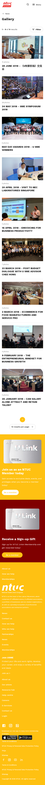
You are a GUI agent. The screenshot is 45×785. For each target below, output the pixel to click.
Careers (5, 700)
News (7, 14)
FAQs (4, 751)
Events (5, 645)
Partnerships (7, 634)
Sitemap (5, 755)
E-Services (7, 705)
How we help (8, 574)
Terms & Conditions (9, 741)
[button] (36, 29)
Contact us (7, 618)
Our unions (7, 685)
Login (4, 716)
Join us (5, 673)
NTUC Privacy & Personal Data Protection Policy (20, 746)
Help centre (7, 695)
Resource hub (8, 690)
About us (6, 569)
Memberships (8, 579)
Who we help (8, 629)
